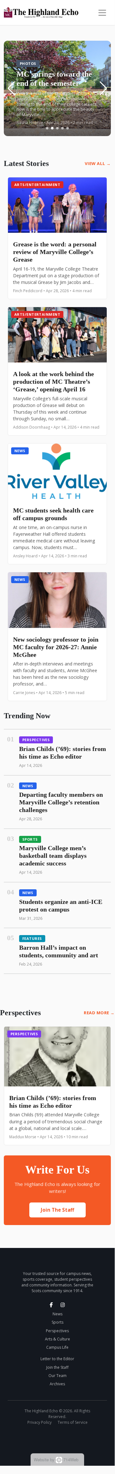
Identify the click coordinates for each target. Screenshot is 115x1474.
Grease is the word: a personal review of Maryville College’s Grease (55, 252)
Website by (56, 1460)
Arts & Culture (57, 1339)
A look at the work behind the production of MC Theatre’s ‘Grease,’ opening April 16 (53, 381)
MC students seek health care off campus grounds (53, 514)
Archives (57, 1384)
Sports (30, 839)
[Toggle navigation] (102, 13)
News (19, 450)
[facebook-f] (51, 1304)
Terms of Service (73, 1422)
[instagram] (63, 1304)
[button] (47, 128)
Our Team (57, 1375)
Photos (28, 63)
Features (32, 938)
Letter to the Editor (57, 1358)
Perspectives (36, 739)
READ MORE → (99, 1013)
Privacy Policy (39, 1422)
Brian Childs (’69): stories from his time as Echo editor (52, 1101)
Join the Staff (57, 1367)
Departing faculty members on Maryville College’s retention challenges (61, 802)
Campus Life (57, 1347)
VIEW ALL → (98, 163)
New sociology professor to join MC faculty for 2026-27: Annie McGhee (55, 647)
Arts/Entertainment (37, 184)
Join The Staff (57, 1210)
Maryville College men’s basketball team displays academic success (53, 855)
